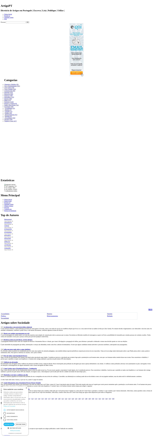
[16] (46, 398)
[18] (52, 398)
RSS (5, 19)
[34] (106, 398)
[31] (96, 398)
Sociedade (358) (8, 107)
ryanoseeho (7, 248)
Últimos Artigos (8, 206)
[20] (59, 398)
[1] (1, 398)
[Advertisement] (8, 149)
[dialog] (15, 410)
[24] (73, 398)
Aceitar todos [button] (8, 424)
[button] (15, 428)
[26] (79, 398)
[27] (83, 398)
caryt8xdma (7, 245)
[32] (100, 398)
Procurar (6, 207)
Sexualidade (5, 318)
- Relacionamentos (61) (10, 114)
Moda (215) (7, 100)
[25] (76, 398)
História (49, 314)
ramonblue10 (8, 222)
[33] (103, 398)
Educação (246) (8, 94)
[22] (66, 398)
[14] (39, 398)
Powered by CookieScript (15, 433)
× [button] (26, 388)
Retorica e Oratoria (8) (10, 103)
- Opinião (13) (8, 111)
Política (3, 316)
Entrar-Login (8, 201)
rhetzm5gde (7, 238)
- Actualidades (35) (9, 108)
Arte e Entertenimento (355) (12, 86)
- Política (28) (8, 113)
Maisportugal (8, 219)
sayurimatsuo (8, 232)
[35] (110, 398)
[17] (49, 398)
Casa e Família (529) (10, 89)
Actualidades (5, 314)
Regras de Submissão (10, 210)
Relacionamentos (52, 316)
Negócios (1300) (9, 102)
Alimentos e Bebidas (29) (11, 84)
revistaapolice (8, 229)
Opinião (109, 314)
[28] (86, 398)
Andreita (6, 226)
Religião (110, 316)
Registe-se (7, 16)
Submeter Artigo (8, 17)
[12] (32, 398)
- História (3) (7, 110)
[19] (56, 398)
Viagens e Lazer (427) (10, 121)
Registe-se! (7, 203)
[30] (93, 398)
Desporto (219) (8, 92)
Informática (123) (9, 97)
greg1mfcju (7, 235)
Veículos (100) (8, 119)
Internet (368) (8, 99)
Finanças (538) (8, 95)
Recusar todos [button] (21, 424)
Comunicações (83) (9, 91)
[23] (69, 398)
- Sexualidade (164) (9, 118)
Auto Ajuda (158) (9, 87)
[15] (42, 398)
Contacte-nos (8, 209)
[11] (29, 398)
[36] (113, 398)
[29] (89, 398)
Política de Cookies (15, 430)
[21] (63, 398)
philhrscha (7, 241)
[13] (36, 398)
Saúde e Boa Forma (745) (11, 105)
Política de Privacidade (9, 406)
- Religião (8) (8, 116)
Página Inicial (8, 14)
